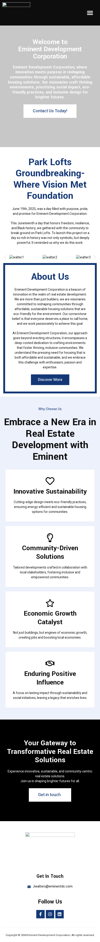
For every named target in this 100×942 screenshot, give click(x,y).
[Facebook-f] (40, 914)
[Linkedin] (59, 914)
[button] (90, 13)
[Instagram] (50, 914)
